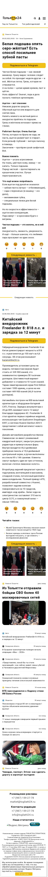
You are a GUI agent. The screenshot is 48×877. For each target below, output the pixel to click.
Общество (8, 700)
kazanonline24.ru (10, 360)
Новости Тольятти (11, 34)
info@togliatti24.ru (23, 814)
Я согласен (24, 874)
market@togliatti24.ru (22, 801)
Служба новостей (22, 314)
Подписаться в (24, 65)
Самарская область (12, 646)
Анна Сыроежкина (26, 38)
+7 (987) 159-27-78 (23, 797)
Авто (7, 310)
